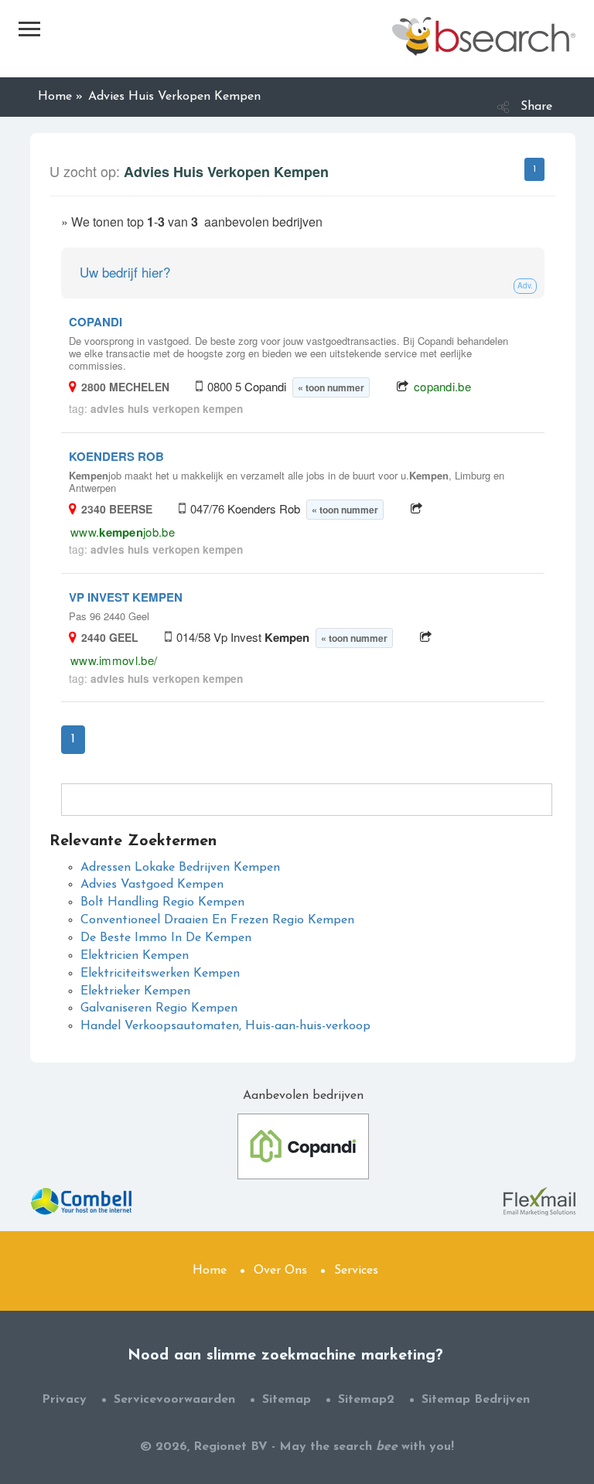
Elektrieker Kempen (135, 991)
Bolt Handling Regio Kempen (162, 902)
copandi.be (442, 386)
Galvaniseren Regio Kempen (158, 1008)
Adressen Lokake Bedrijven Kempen (180, 867)
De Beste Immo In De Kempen (165, 938)
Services (356, 1270)
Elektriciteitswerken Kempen (160, 973)
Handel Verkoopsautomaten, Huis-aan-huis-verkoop (225, 1026)
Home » (60, 96)
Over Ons (280, 1270)
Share (536, 107)
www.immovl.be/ (113, 660)
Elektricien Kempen (134, 956)
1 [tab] (534, 169)
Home (210, 1270)
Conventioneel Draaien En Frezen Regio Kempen (217, 920)
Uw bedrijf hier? (125, 271)
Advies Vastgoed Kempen (152, 884)
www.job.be (122, 532)
